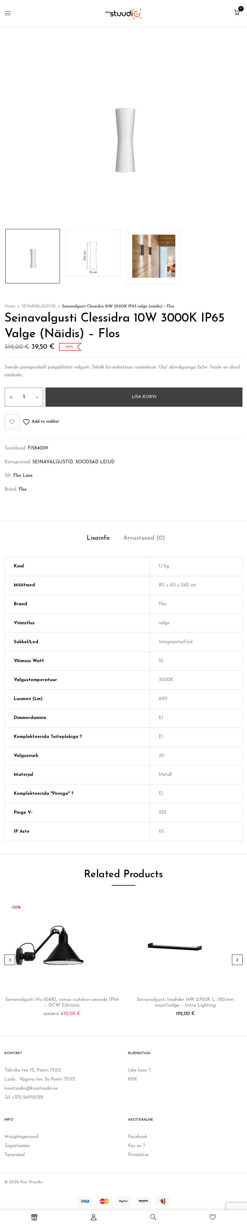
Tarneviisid (15, 1155)
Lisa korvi (144, 397)
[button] (236, 13)
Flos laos (23, 476)
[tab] (98, 539)
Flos (23, 489)
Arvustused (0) (144, 538)
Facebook (137, 1137)
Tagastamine (17, 1146)
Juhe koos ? (139, 1070)
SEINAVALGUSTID (39, 306)
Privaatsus (138, 1155)
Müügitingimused (21, 1137)
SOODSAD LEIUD (94, 462)
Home (10, 306)
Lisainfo (98, 538)
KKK (132, 1079)
